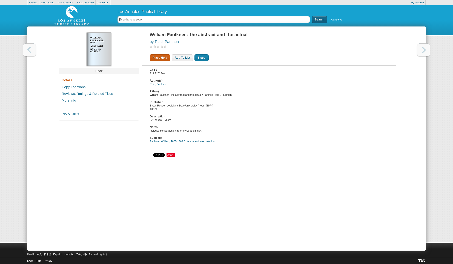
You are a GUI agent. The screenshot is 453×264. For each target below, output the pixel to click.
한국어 (103, 254)
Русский (93, 254)
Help (38, 261)
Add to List (182, 57)
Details (67, 80)
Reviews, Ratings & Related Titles (87, 94)
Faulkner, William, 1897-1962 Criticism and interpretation (182, 141)
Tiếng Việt (81, 254)
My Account (417, 2)
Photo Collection (85, 2)
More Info (69, 100)
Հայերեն (69, 254)
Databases (103, 2)
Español (57, 254)
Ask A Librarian (65, 2)
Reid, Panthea (158, 84)
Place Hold (160, 57)
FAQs (30, 261)
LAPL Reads (47, 2)
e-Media (33, 2)
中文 (39, 254)
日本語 (47, 254)
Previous (29, 49)
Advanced (336, 19)
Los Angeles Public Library (142, 11)
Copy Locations (74, 87)
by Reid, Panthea (164, 42)
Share (201, 57)
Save (172, 154)
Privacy (48, 261)
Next (423, 49)
